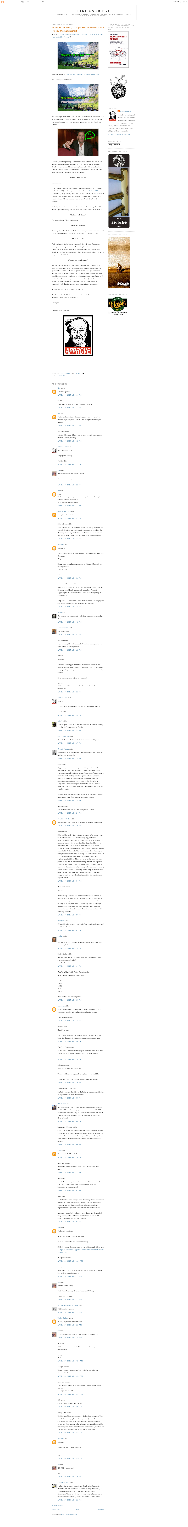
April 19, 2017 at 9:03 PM (70, 1222)
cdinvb (60, 721)
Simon (60, 1150)
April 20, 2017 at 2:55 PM (70, 1500)
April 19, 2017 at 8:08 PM (70, 1121)
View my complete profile (119, 134)
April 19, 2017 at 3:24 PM (70, 813)
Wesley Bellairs (63, 1318)
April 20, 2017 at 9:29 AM (70, 1312)
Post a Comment (57, 1505)
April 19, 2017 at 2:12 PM (70, 441)
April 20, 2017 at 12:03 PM (70, 1407)
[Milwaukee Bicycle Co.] (119, 287)
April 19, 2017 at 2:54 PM (70, 715)
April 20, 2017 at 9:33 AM (70, 1325)
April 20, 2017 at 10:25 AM (70, 1376)
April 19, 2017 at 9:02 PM (70, 1190)
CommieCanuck (63, 749)
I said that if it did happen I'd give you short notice (83, 74)
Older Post (100, 1509)
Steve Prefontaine (64, 736)
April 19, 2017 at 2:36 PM (70, 578)
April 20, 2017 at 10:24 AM (70, 1361)
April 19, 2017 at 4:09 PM (70, 930)
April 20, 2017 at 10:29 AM (70, 1394)
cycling (62, 375)
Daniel (60, 612)
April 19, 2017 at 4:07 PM (70, 915)
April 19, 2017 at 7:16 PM (70, 1082)
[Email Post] (83, 373)
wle (59, 470)
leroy (59, 1227)
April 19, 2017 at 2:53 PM (70, 692)
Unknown (61, 544)
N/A (59, 388)
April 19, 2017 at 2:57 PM (70, 743)
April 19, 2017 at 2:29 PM (70, 518)
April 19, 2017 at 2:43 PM (70, 622)
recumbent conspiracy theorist (68, 1305)
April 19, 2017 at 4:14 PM (70, 948)
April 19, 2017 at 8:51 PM (70, 1172)
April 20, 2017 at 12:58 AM (70, 1261)
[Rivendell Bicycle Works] (119, 227)
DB (59, 490)
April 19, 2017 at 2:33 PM (70, 539)
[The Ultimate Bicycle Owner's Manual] (118, 67)
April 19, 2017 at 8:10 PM (70, 1157)
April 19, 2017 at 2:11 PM (70, 395)
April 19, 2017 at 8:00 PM (70, 1098)
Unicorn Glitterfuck (96, 191)
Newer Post (55, 1509)
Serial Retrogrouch (64, 511)
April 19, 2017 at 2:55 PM (70, 730)
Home (78, 1509)
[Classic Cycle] (117, 315)
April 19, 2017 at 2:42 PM (70, 607)
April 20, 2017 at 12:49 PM (70, 1458)
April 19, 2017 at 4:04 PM (70, 881)
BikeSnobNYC (63, 447)
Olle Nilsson (62, 1103)
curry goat (61, 1006)
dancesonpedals (63, 628)
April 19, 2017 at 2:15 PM (70, 464)
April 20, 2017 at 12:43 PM (70, 1432)
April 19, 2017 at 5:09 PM (70, 1000)
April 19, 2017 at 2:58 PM (70, 758)
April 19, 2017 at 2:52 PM (70, 650)
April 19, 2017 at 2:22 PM (70, 485)
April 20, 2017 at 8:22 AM (70, 1299)
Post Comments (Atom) (69, 1514)
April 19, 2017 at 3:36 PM (70, 825)
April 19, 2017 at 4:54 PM (70, 966)
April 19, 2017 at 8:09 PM (70, 1144)
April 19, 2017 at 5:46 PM (70, 1041)
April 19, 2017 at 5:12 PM (70, 1021)
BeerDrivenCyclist (64, 819)
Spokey (60, 936)
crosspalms (61, 920)
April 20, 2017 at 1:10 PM (70, 1476)
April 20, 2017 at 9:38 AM (70, 1337)
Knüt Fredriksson (63, 1482)
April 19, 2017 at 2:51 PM (70, 634)
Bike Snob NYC (94, 11)
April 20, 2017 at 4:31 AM (70, 1276)
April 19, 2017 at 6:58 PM (70, 1059)
